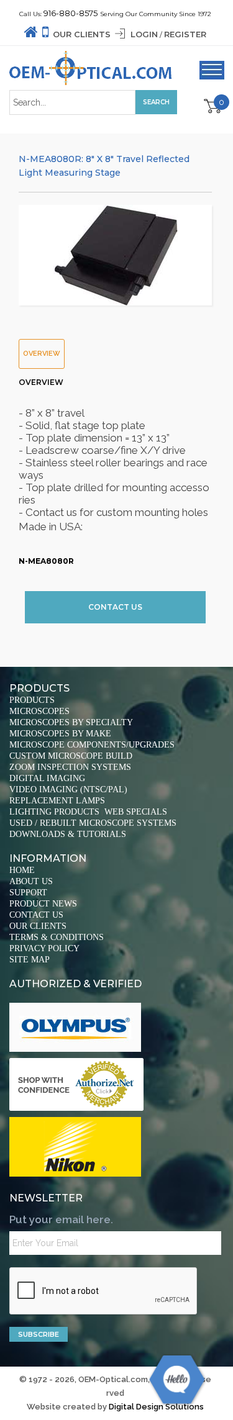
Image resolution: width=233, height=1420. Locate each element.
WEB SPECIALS (135, 811)
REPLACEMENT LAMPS (57, 800)
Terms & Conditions (56, 937)
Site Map (29, 959)
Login (144, 34)
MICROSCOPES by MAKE (60, 733)
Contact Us (115, 607)
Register (185, 34)
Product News (43, 903)
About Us (31, 881)
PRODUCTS (32, 700)
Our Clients (82, 34)
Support (28, 892)
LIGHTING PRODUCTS (54, 811)
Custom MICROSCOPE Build (70, 756)
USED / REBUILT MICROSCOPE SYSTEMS (92, 823)
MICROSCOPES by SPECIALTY (71, 722)
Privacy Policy (44, 948)
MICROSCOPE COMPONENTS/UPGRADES (92, 744)
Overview (41, 354)
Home (22, 870)
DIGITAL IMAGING (47, 778)
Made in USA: (114, 455)
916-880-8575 (70, 13)
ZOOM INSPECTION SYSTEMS (70, 767)
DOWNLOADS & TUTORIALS (67, 834)
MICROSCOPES (39, 711)
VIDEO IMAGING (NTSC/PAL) (68, 789)
